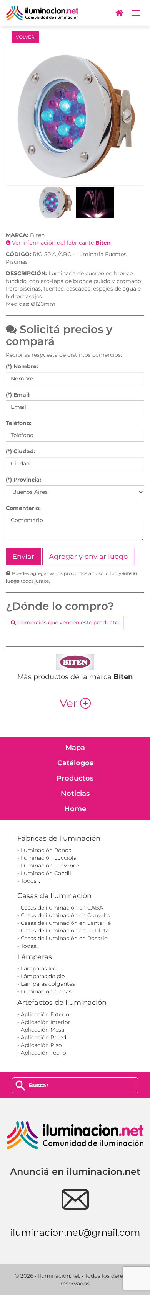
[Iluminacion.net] (42, 13)
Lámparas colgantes (48, 983)
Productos (75, 778)
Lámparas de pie (43, 976)
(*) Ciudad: (20, 451)
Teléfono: (19, 423)
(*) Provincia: (23, 479)
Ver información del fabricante (60, 242)
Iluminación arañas (46, 991)
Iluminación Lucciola (49, 857)
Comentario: (23, 508)
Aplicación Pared (43, 1037)
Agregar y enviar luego (88, 556)
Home (75, 809)
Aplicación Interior (45, 1022)
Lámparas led (39, 968)
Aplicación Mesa (42, 1029)
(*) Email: (18, 394)
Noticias (75, 793)
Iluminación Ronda (46, 850)
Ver (75, 703)
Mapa (75, 747)
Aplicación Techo (43, 1052)
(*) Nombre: (22, 366)
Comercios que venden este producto (67, 622)
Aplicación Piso (41, 1045)
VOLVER (25, 37)
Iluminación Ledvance (50, 865)
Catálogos (75, 763)
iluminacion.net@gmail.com (75, 1232)
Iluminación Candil (46, 873)
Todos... (30, 880)
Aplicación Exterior (46, 1014)
